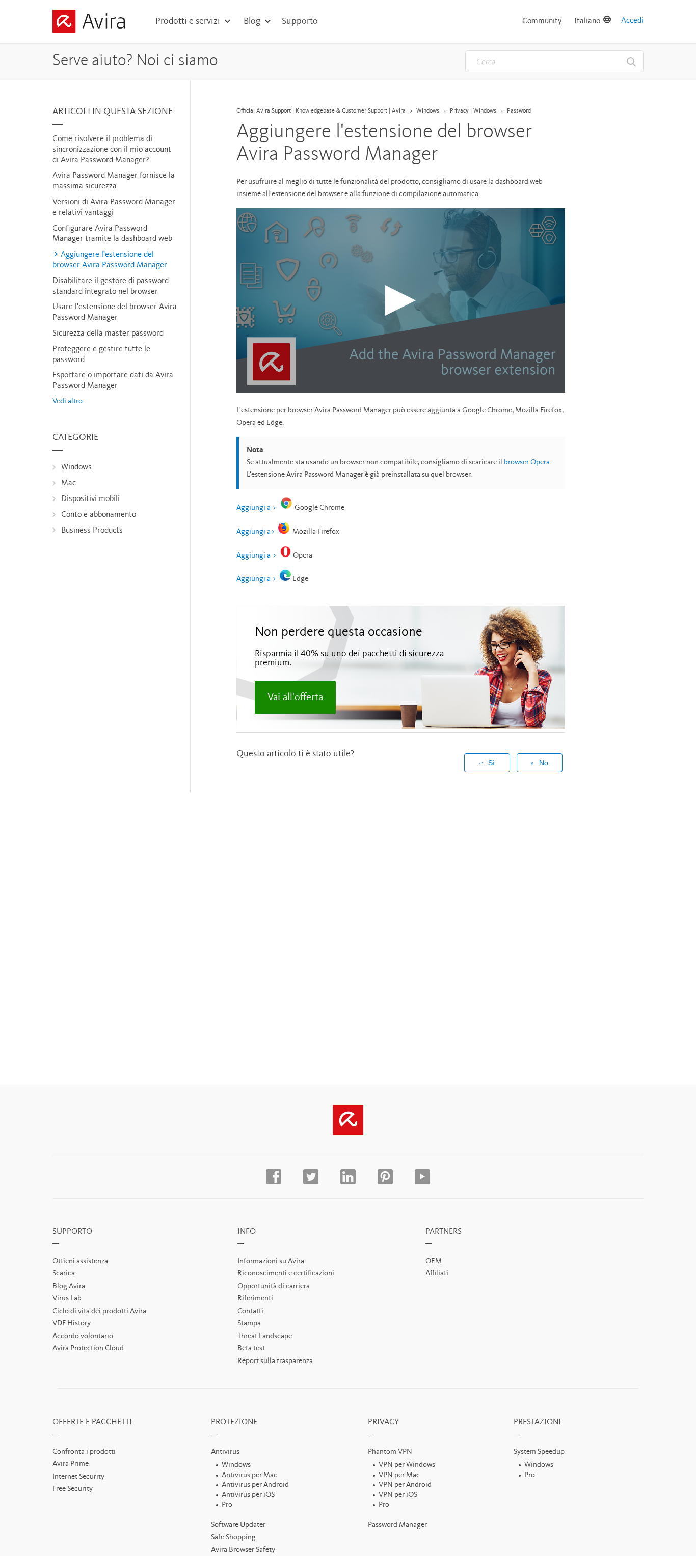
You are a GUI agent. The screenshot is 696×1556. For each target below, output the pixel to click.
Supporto (300, 21)
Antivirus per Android (255, 1485)
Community (542, 21)
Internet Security (78, 1477)
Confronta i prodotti (84, 1452)
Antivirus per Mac (249, 1475)
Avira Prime (70, 1464)
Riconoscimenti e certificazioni (285, 1273)
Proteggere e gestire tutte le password (101, 354)
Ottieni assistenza (80, 1261)
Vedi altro (67, 401)
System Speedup (539, 1452)
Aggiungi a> (255, 532)
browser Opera (527, 462)
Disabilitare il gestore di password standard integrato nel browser (110, 286)
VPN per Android (405, 1485)
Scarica (63, 1273)
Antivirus (225, 1452)
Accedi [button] (632, 21)
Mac (68, 483)
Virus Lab (67, 1298)
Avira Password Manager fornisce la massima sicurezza (113, 181)
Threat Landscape (264, 1336)
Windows (76, 467)
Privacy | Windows (473, 111)
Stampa (249, 1323)
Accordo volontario (82, 1336)
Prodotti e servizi (187, 21)
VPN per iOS (398, 1495)
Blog (252, 21)
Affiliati (436, 1273)
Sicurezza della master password (108, 333)
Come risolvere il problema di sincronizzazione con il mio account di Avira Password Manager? (111, 149)
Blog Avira (68, 1286)
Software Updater (238, 1525)
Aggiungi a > (256, 508)
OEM (433, 1261)
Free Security (72, 1489)
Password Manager (397, 1525)
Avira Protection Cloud (88, 1348)
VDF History (71, 1323)
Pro (227, 1505)
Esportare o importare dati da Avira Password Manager (112, 380)
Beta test (251, 1348)
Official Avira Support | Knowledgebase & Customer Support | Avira (321, 111)
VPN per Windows (407, 1465)
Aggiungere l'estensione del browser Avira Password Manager (109, 260)
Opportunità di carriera (273, 1286)
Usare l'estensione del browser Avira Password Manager (114, 312)
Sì (491, 763)
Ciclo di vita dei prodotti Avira (99, 1311)
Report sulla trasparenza (275, 1361)
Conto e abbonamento (98, 515)
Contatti (250, 1311)
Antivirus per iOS (248, 1495)
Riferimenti (255, 1298)
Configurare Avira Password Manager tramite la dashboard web (112, 234)
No (543, 763)
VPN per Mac (399, 1475)
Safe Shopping (233, 1537)
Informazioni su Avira (270, 1261)
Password (519, 111)
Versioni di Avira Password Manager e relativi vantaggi (113, 207)
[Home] (88, 23)
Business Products (92, 530)
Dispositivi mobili (90, 499)
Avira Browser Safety (243, 1550)
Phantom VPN (390, 1452)
